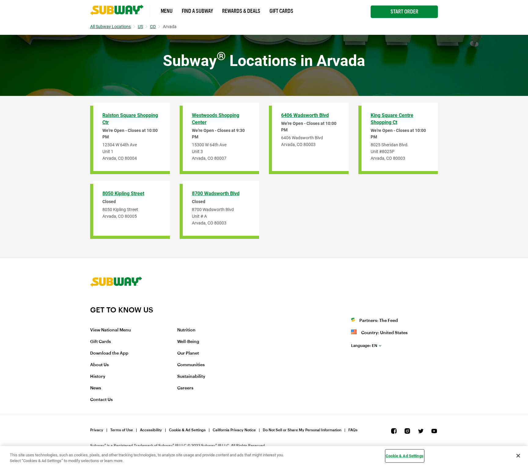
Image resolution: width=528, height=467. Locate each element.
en (364, 346)
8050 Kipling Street (123, 193)
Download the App (109, 353)
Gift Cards (281, 11)
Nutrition (186, 330)
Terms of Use (121, 430)
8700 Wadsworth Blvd (216, 193)
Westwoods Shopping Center (215, 118)
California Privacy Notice (234, 430)
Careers (185, 388)
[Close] (518, 455)
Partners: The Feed (378, 321)
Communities (191, 365)
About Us (99, 365)
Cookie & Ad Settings (187, 430)
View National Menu (110, 330)
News (95, 388)
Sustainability (191, 376)
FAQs (353, 430)
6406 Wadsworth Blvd (305, 115)
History (97, 376)
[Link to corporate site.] (116, 301)
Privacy (96, 430)
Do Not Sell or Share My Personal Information (302, 430)
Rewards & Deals (241, 11)
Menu (167, 11)
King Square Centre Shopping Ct (392, 118)
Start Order (404, 11)
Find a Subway (197, 11)
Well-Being (188, 342)
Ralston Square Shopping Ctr (130, 118)
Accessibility (151, 430)
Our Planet (188, 353)
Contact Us (101, 400)
